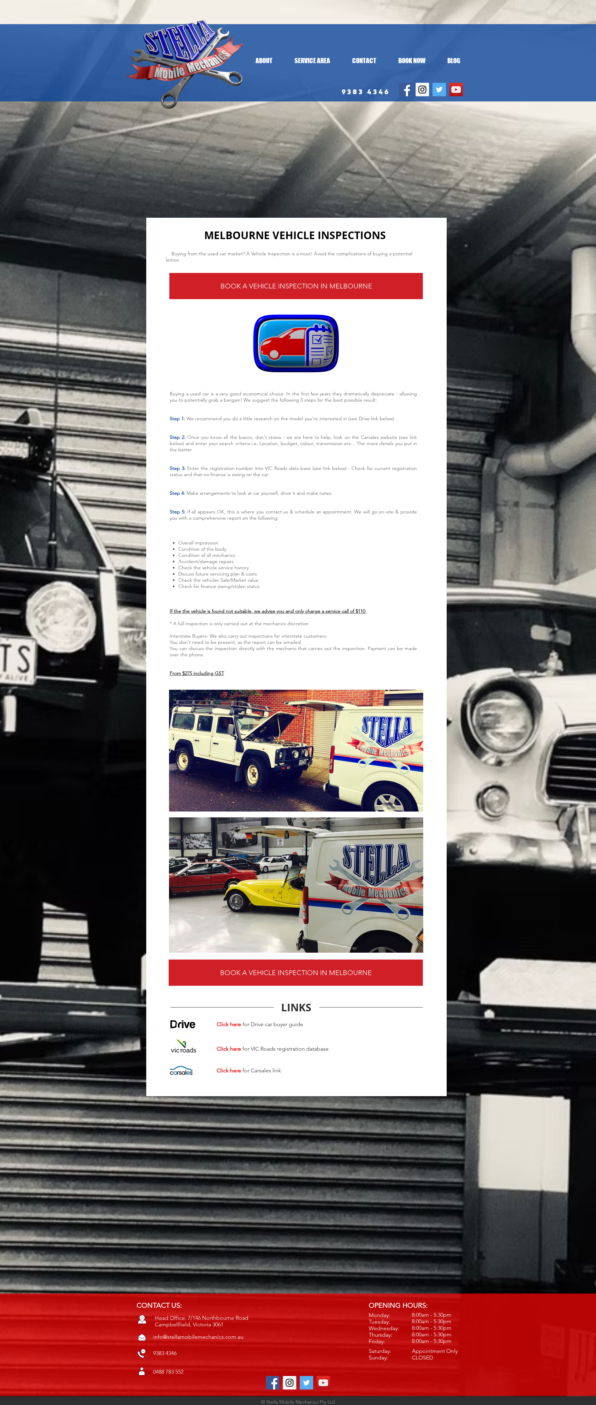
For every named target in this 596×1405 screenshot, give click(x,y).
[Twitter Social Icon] (439, 89)
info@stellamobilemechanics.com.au (198, 1337)
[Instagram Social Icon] (422, 89)
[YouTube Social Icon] (456, 89)
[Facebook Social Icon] (405, 89)
